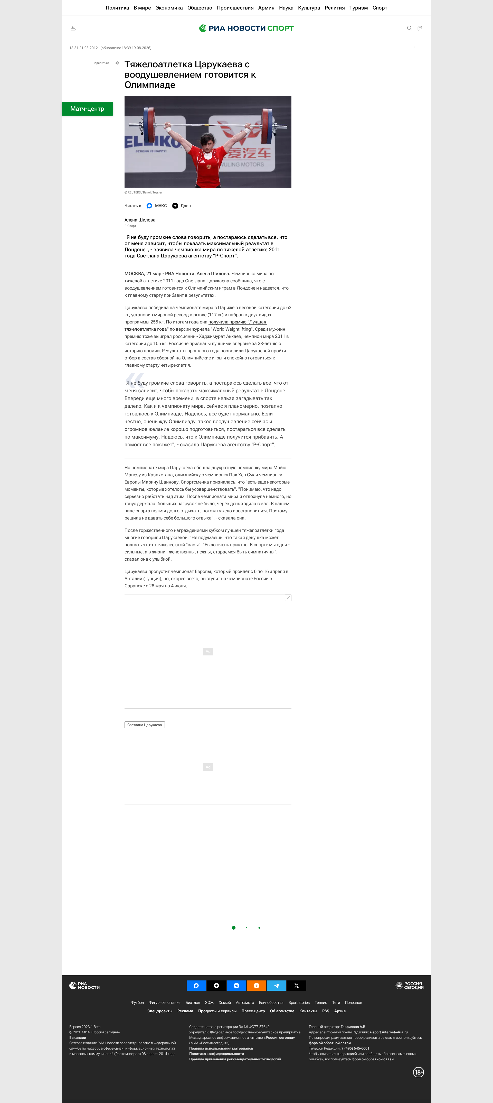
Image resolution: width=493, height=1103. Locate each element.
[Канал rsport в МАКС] (196, 985)
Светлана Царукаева (144, 725)
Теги (336, 1002)
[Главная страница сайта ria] (229, 28)
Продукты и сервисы (217, 1011)
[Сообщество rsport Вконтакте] (236, 985)
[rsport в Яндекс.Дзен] (216, 985)
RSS (325, 1011)
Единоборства (271, 1002)
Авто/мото (245, 1002)
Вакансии (77, 1037)
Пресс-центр (253, 1011)
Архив (340, 1011)
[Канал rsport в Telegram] (276, 985)
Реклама (185, 1011)
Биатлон (193, 1002)
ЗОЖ (209, 1002)
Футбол (137, 1002)
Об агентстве (282, 1011)
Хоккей (225, 1002)
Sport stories (299, 1002)
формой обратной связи (330, 1043)
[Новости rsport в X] (296, 985)
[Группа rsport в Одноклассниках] (256, 985)
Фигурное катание (165, 1002)
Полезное (353, 1002)
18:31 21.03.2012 (83, 48)
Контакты (308, 1011)
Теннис (321, 1002)
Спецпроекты (159, 1011)
